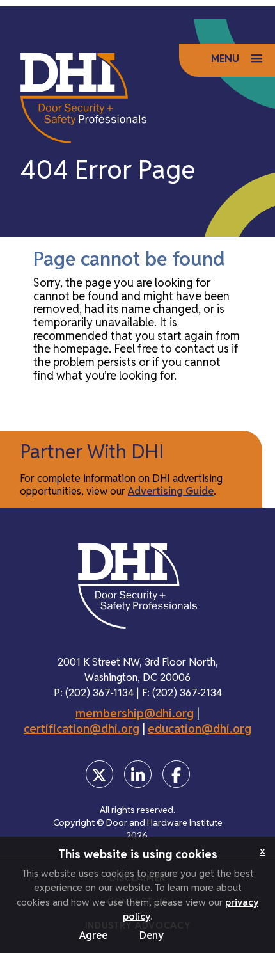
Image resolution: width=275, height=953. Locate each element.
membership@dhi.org (134, 713)
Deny (151, 935)
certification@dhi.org (81, 728)
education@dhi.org (199, 728)
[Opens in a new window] (99, 774)
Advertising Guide (171, 491)
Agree (93, 935)
